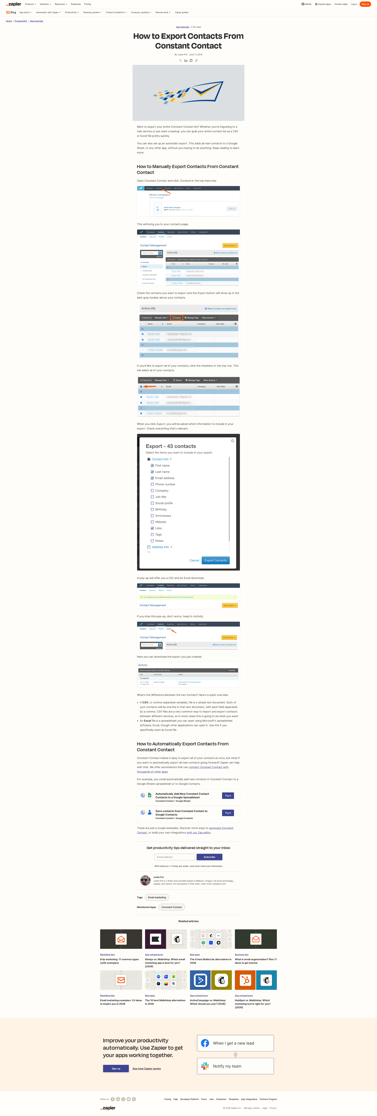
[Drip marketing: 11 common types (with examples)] (121, 940)
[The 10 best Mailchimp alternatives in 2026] (166, 981)
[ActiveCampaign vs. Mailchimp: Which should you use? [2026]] (211, 981)
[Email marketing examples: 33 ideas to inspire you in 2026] (121, 981)
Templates (234, 1099)
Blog (13, 12)
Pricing (167, 1099)
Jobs (211, 1099)
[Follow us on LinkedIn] (118, 1099)
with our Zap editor (199, 832)
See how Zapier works (147, 1068)
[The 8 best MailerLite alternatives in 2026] (211, 940)
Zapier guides (181, 12)
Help (175, 1099)
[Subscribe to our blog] (134, 1099)
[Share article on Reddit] (191, 60)
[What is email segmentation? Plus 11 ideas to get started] (256, 940)
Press (204, 1099)
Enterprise (221, 1099)
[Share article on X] (180, 60)
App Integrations (249, 1099)
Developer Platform (189, 1099)
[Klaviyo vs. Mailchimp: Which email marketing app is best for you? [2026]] (166, 940)
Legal (264, 1108)
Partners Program (268, 1099)
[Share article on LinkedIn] (185, 60)
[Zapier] (13, 4)
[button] (209, 857)
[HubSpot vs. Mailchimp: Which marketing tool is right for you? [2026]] (256, 981)
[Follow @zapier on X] (123, 1099)
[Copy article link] (196, 60)
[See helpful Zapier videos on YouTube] (129, 1099)
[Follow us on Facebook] (113, 1099)
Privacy (273, 1108)
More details (144, 790)
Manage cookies (252, 1108)
